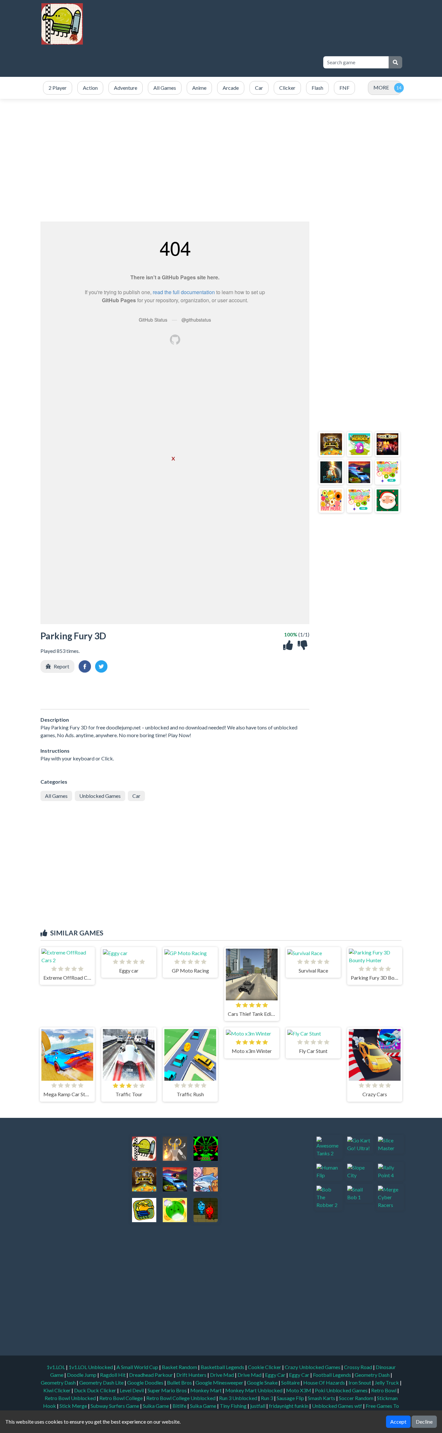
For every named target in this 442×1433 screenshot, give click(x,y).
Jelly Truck (387, 1382)
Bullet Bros (180, 1382)
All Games (56, 796)
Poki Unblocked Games (342, 1390)
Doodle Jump (82, 1375)
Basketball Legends (223, 1367)
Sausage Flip (291, 1398)
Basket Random (180, 1367)
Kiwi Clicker (57, 1390)
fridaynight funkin (289, 1406)
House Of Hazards (324, 1382)
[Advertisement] (199, 62)
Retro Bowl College (121, 1398)
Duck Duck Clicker (95, 1390)
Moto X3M (299, 1390)
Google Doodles (145, 1382)
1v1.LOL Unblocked (91, 1367)
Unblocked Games (100, 796)
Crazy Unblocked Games (313, 1367)
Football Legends (332, 1375)
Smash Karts (322, 1398)
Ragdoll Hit (113, 1375)
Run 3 (267, 1398)
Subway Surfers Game (115, 1406)
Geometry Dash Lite (102, 1382)
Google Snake (263, 1382)
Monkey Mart (206, 1390)
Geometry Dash (373, 1375)
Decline (424, 1421)
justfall (258, 1406)
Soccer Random (356, 1398)
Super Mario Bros (168, 1390)
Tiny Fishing (234, 1406)
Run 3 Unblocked (238, 1398)
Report (61, 666)
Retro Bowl (384, 1390)
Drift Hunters (191, 1375)
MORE (381, 87)
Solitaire (291, 1382)
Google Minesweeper (219, 1382)
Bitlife (179, 1406)
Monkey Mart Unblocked (254, 1390)
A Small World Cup (137, 1367)
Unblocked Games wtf (337, 1406)
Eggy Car (275, 1375)
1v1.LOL (56, 1367)
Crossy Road (358, 1367)
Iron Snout (360, 1382)
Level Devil (132, 1390)
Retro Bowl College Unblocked (181, 1398)
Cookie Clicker (265, 1367)
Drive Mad (222, 1375)
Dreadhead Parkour (151, 1375)
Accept (398, 1421)
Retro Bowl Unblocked (71, 1398)
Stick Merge (74, 1406)
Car (136, 796)
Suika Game (156, 1406)
